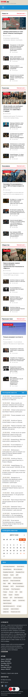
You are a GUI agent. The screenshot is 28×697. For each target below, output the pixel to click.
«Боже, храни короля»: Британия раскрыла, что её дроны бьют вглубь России (17, 58)
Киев (4, 583)
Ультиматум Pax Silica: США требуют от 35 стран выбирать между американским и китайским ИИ (12, 515)
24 (4, 553)
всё (23, 392)
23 (24, 550)
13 (13, 548)
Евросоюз (5, 580)
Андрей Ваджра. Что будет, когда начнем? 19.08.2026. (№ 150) (17, 156)
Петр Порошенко (15, 589)
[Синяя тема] (17, 689)
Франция (5, 597)
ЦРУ (11, 597)
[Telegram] (2, 685)
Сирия (4, 594)
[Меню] (3, 7)
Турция (10, 594)
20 (14, 550)
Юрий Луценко (6, 600)
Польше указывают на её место (13, 337)
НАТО (12, 586)
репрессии (5, 611)
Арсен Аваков (20, 566)
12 (10, 548)
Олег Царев (6, 589)
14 (17, 548)
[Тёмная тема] (14, 689)
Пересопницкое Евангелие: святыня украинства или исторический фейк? (14, 501)
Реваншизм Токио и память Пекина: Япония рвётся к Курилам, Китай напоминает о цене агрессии (13, 508)
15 (20, 548)
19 (10, 550)
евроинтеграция (7, 603)
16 (24, 548)
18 (7, 550)
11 (7, 548)
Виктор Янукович (18, 569)
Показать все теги (15, 611)
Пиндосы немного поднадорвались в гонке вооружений (16, 67)
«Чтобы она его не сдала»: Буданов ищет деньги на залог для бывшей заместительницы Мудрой (14, 434)
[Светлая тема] (10, 689)
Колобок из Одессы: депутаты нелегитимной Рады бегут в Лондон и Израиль (12, 460)
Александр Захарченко (9, 566)
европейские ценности (9, 606)
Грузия (12, 574)
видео (14, 600)
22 (20, 550)
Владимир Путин (20, 572)
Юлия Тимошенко (18, 597)
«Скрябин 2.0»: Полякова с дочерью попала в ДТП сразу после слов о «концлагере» (17, 359)
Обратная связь (6, 679)
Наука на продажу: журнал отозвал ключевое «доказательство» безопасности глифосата (14, 397)
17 (4, 550)
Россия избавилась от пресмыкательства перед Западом (16, 289)
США (21, 592)
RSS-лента (5, 682)
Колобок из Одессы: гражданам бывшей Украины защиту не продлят (17, 309)
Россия (11, 592)
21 (17, 550)
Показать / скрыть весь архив (9, 673)
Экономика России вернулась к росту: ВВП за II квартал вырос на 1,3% (13, 185)
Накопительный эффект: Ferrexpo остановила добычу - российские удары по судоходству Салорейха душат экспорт (17, 223)
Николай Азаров (20, 586)
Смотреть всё (21, 13)
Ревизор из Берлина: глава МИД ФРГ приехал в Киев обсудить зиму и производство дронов (14, 427)
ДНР (17, 574)
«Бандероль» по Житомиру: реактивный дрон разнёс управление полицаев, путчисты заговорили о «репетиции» (17, 47)
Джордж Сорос (7, 577)
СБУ (16, 592)
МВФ (9, 583)
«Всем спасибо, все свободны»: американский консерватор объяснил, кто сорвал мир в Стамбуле (13, 404)
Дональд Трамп (17, 577)
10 (4, 548)
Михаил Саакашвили (17, 583)
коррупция (5, 608)
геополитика (21, 600)
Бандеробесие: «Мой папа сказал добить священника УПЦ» (17, 350)
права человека (15, 608)
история (19, 606)
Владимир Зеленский (8, 572)
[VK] (6, 685)
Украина (17, 594)
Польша (5, 592)
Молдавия (5, 586)
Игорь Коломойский (15, 580)
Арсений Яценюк (7, 569)
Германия (5, 574)
